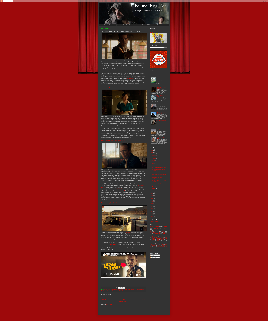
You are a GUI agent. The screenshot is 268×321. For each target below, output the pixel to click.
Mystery (151, 241)
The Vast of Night (120, 190)
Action (139, 24)
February (154, 188)
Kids (150, 246)
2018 (152, 200)
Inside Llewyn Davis (122, 189)
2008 (152, 216)
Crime (112, 289)
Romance (151, 243)
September (154, 158)
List (150, 233)
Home (101, 24)
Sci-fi (165, 228)
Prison (154, 246)
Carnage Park (127, 232)
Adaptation (164, 233)
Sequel (162, 237)
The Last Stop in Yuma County (108, 244)
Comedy (162, 229)
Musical (163, 243)
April (153, 185)
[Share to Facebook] (123, 288)
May (153, 163)
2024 (152, 152)
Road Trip (158, 247)
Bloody (164, 245)
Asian (163, 231)
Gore (166, 244)
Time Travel (153, 247)
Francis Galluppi (116, 289)
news (143, 289)
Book (166, 237)
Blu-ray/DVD (129, 24)
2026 (152, 149)
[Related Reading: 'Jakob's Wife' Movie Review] (113, 140)
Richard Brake (109, 290)
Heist (163, 247)
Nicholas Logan (104, 290)
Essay (166, 247)
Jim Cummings (121, 289)
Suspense (153, 245)
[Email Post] (117, 287)
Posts (152, 255)
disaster (156, 244)
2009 (152, 214)
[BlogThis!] (120, 288)
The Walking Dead (154, 237)
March (153, 186)
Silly (156, 241)
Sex (166, 246)
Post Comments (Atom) (110, 304)
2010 (152, 213)
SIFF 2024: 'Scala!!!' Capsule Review (159, 176)
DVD (158, 234)
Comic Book (157, 233)
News (105, 24)
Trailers (119, 24)
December (154, 153)
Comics (153, 24)
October (153, 157)
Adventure (165, 238)
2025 (152, 150)
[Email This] (119, 288)
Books (158, 24)
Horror (143, 24)
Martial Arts (152, 232)
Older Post (143, 299)
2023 (152, 192)
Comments (153, 257)
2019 (152, 198)
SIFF (151, 231)
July (153, 161)
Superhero (163, 234)
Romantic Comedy (160, 246)
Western (153, 239)
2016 (152, 203)
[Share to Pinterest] (124, 288)
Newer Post (103, 299)
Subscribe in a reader (154, 221)
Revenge (151, 236)
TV (123, 24)
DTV (166, 236)
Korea (157, 236)
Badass (155, 229)
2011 (152, 211)
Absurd (151, 244)
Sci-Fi (148, 24)
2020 (152, 196)
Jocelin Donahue (127, 289)
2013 (152, 208)
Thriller (131, 290)
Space (157, 243)
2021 (152, 195)
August (153, 160)
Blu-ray (161, 236)
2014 (152, 206)
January (153, 189)
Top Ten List (162, 241)
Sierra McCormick (115, 290)
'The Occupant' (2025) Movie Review (160, 113)
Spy (166, 239)
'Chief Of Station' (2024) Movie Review (160, 105)
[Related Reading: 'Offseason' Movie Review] (112, 87)
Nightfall (151, 250)
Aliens (153, 240)
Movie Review (139, 289)
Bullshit (161, 244)
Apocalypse (159, 245)
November (154, 155)
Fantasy (162, 239)
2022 (152, 193)
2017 (152, 201)
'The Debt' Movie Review (161, 120)
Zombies (153, 234)
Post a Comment (106, 296)
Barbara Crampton (107, 289)
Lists (135, 24)
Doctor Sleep (130, 78)
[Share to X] (121, 288)
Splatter (158, 240)
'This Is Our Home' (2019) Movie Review (161, 88)
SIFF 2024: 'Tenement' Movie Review (159, 167)
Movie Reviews (112, 24)
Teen (158, 239)
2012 (152, 209)
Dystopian (159, 238)
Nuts (164, 240)
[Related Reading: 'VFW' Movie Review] (111, 202)
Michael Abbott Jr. (134, 289)
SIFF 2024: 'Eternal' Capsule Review (159, 174)
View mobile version (123, 301)
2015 (152, 205)
